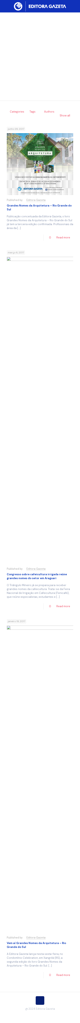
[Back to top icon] (40, 1000)
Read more (63, 237)
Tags (32, 111)
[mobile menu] (74, 6)
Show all (65, 115)
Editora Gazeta (36, 200)
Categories (17, 111)
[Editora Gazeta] (40, 6)
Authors (49, 111)
